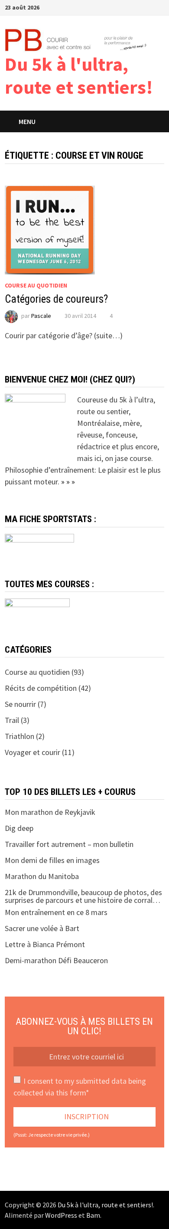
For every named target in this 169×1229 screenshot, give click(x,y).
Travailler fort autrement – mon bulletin (69, 844)
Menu (27, 121)
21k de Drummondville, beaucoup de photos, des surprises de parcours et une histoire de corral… (83, 896)
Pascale (41, 316)
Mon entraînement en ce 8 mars (56, 912)
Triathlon (19, 736)
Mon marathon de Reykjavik (50, 812)
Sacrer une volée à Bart (42, 928)
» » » (68, 482)
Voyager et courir (32, 752)
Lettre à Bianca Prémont (45, 944)
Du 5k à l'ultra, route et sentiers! (79, 75)
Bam (93, 1215)
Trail (12, 720)
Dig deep (19, 828)
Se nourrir (20, 704)
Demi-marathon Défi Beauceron (56, 960)
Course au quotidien (36, 285)
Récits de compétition (41, 688)
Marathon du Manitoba (42, 876)
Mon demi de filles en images (52, 860)
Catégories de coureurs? (56, 299)
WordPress (61, 1215)
